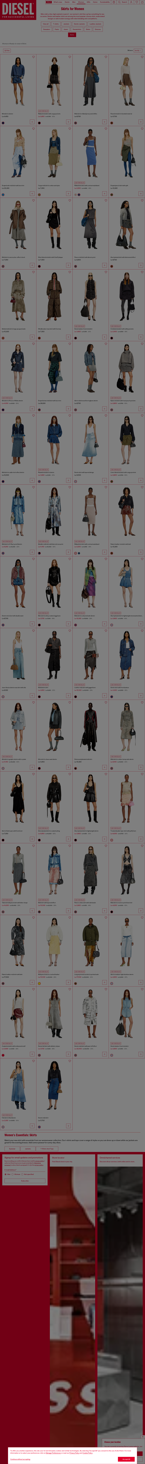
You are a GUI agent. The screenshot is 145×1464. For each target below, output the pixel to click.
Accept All (126, 1459)
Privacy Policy (74, 1453)
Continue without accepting (20, 1459)
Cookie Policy (87, 1453)
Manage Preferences (53, 1453)
